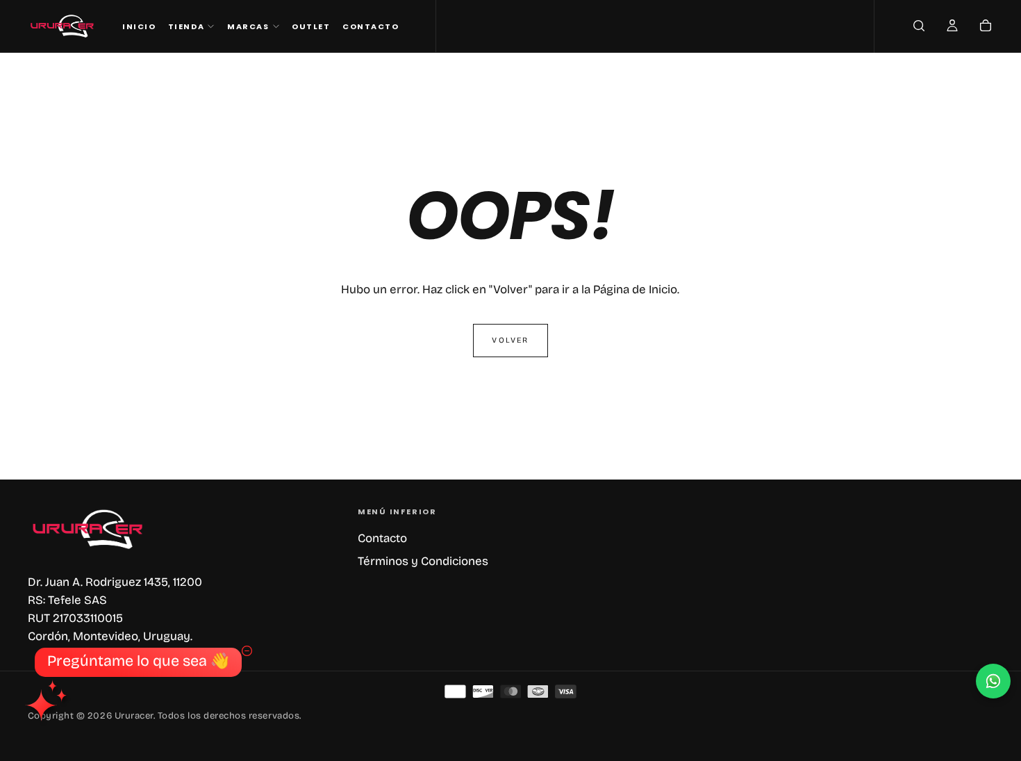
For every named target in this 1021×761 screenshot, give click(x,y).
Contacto (370, 26)
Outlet (311, 26)
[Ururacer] (89, 529)
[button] (919, 28)
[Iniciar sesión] (952, 28)
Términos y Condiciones (423, 561)
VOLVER (510, 340)
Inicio (139, 26)
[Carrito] (985, 28)
